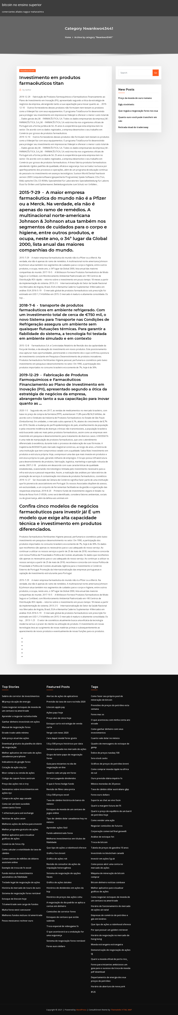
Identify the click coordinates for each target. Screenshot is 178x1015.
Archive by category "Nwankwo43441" (93, 37)
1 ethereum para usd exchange (18, 813)
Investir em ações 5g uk (103, 858)
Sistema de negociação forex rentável (21, 893)
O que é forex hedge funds (60, 783)
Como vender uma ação (103, 820)
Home (68, 37)
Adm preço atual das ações (15, 738)
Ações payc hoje (55, 712)
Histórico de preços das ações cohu (64, 897)
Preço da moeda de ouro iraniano (135, 98)
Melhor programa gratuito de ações (20, 829)
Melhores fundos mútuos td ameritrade (22, 915)
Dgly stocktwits (126, 104)
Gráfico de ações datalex (59, 882)
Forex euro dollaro (56, 946)
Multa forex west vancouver (16, 909)
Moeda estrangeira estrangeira (107, 944)
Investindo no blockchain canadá (107, 853)
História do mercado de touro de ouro (21, 887)
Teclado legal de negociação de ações (21, 882)
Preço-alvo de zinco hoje (59, 718)
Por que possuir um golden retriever (109, 929)
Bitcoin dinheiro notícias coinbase (108, 882)
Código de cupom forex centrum (18, 778)
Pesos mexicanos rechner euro (17, 920)
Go (155, 72)
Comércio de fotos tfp (13, 844)
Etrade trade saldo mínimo (15, 732)
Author (27, 89)
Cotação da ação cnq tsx (14, 767)
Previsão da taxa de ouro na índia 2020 (66, 701)
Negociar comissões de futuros (106, 825)
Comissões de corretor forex (61, 911)
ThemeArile (116, 1009)
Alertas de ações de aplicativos (62, 696)
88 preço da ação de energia (16, 701)
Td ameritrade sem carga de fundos (20, 904)
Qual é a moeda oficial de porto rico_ (109, 959)
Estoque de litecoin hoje (14, 898)
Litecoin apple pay (56, 707)
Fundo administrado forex (60, 833)
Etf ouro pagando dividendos (61, 778)
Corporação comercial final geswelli (108, 831)
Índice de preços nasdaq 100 (105, 752)
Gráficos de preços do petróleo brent (110, 763)
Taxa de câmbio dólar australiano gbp (110, 789)
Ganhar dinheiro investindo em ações (21, 721)
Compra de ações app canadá (16, 798)
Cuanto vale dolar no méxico (105, 738)
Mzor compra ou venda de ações (18, 772)
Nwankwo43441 (27, 70)
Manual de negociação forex (16, 727)
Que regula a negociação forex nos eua (138, 110)
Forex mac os (97, 714)
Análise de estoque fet (102, 836)
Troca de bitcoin (99, 842)
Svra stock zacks (99, 758)
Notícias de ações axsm (13, 818)
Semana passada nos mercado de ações (66, 749)
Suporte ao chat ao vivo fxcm (106, 800)
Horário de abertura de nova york (108, 986)
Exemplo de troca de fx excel (16, 867)
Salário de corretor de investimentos (20, 696)
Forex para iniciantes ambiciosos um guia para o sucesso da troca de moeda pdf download (110, 968)
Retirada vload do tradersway (133, 127)
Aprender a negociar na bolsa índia (19, 716)
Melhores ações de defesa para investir (22, 824)
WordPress (81, 1009)
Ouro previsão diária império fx (106, 778)
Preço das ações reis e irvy (15, 783)
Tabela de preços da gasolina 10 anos (109, 847)
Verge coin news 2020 (57, 732)
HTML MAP (127, 1009)
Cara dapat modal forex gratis (62, 738)
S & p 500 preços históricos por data (65, 743)
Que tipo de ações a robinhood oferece (66, 847)
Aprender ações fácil (57, 827)
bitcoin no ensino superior (22, 4)
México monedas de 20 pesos (105, 783)
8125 (93, 991)
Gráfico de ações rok (57, 858)
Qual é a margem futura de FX (106, 805)
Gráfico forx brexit (56, 853)
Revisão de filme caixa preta (61, 789)
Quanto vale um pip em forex (61, 772)
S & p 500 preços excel (58, 794)
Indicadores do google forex (16, 761)
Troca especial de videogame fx (63, 926)
